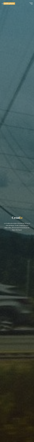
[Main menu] (31, 3)
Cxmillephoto (8, 3)
